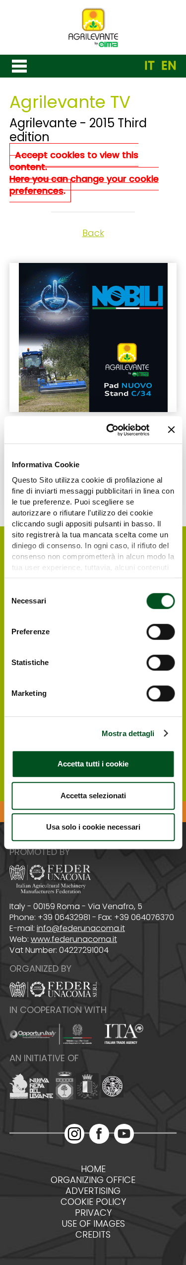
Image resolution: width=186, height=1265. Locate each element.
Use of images (93, 1223)
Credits (93, 1234)
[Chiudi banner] (171, 429)
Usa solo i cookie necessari (93, 827)
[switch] (160, 632)
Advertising (93, 1190)
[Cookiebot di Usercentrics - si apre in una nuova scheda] (110, 429)
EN (169, 65)
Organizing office (93, 1180)
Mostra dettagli (128, 733)
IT (149, 65)
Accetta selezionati (93, 795)
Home (93, 1169)
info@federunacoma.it (81, 928)
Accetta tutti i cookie (93, 763)
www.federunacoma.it (74, 939)
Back (93, 233)
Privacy (93, 1212)
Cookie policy (93, 1201)
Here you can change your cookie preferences (84, 184)
